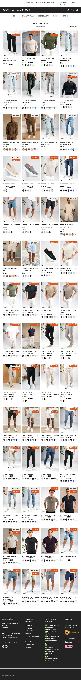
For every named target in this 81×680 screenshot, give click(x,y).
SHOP (13, 14)
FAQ (26, 637)
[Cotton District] (17, 8)
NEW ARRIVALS (27, 14)
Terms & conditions (32, 640)
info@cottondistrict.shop (11, 631)
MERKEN (65, 14)
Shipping (28, 631)
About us (28, 623)
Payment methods (32, 634)
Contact (28, 646)
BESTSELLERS (43, 14)
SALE (55, 14)
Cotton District (10, 673)
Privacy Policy (30, 643)
